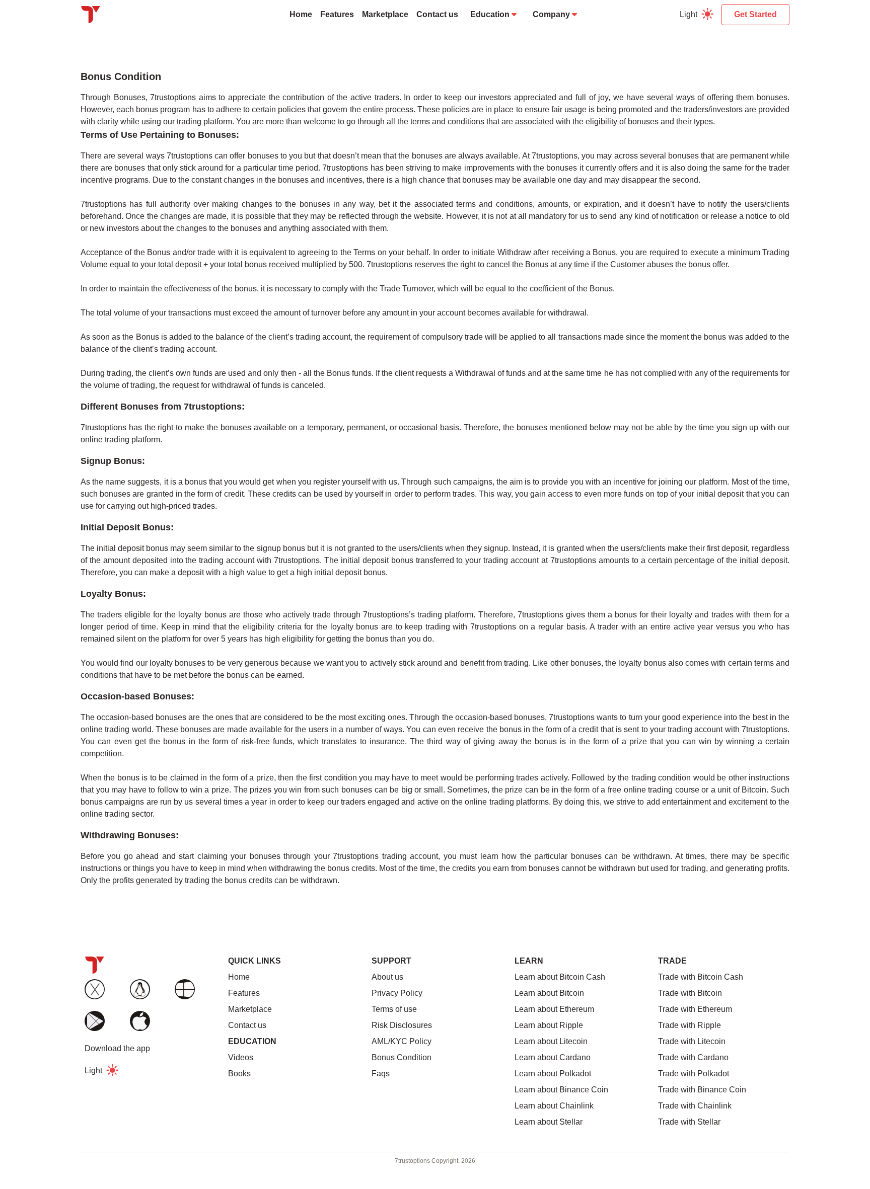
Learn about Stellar (549, 1122)
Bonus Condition (401, 1057)
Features (337, 14)
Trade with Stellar (689, 1122)
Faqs (381, 1073)
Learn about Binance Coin (561, 1089)
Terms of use (394, 1009)
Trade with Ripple (689, 1025)
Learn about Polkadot (553, 1073)
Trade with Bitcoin (690, 993)
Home (300, 14)
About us (387, 977)
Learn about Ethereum (554, 1009)
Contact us (437, 14)
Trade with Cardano (693, 1057)
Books (239, 1073)
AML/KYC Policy (401, 1041)
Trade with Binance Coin (702, 1089)
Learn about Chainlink (554, 1105)
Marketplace (385, 14)
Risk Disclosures (402, 1025)
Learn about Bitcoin (549, 993)
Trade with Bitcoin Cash (700, 977)
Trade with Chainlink (695, 1105)
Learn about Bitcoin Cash (560, 977)
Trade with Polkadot (693, 1073)
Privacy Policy (397, 993)
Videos (240, 1057)
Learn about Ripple (549, 1025)
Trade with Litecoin (692, 1041)
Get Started (755, 14)
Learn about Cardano (553, 1057)
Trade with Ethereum (695, 1009)
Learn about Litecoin (551, 1041)
